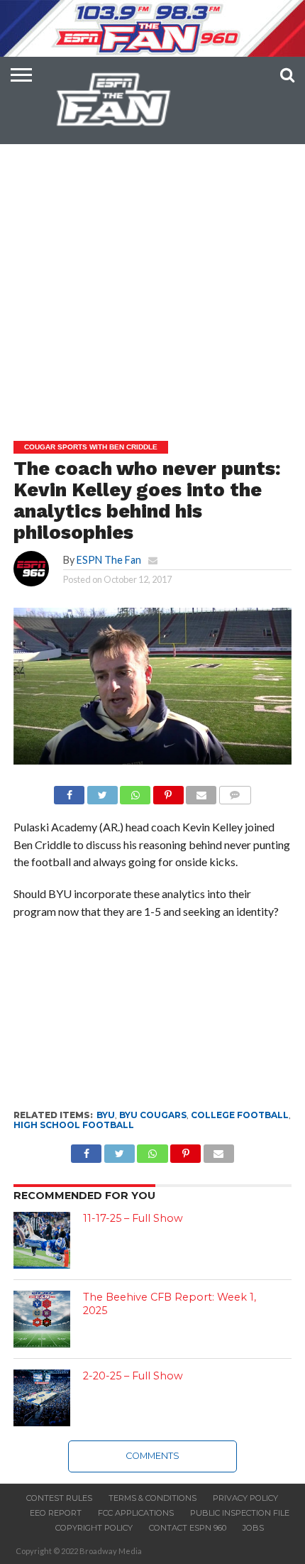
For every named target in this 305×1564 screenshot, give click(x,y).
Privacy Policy (245, 1498)
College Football (240, 1115)
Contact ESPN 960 (187, 1528)
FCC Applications (136, 1513)
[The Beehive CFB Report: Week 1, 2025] (41, 1319)
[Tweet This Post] (102, 791)
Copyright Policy (94, 1528)
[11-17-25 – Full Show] (41, 1240)
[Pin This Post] (168, 791)
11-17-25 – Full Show (133, 1218)
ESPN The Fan (109, 560)
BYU (105, 1115)
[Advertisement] (152, 256)
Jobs (253, 1528)
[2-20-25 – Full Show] (41, 1397)
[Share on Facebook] (69, 791)
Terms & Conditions (152, 1498)
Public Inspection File (239, 1513)
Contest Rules (59, 1498)
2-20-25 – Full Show (133, 1375)
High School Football (73, 1125)
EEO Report (56, 1513)
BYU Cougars (153, 1115)
